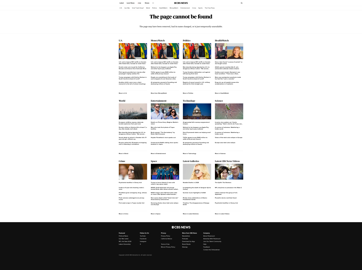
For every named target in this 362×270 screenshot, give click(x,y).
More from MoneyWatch (159, 93)
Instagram (143, 241)
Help (204, 244)
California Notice (166, 238)
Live (139, 3)
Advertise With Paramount (211, 238)
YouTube (143, 236)
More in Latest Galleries (191, 214)
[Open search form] (241, 3)
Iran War (127, 8)
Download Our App (188, 241)
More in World (123, 153)
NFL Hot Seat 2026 (125, 241)
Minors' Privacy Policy (168, 247)
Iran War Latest (123, 238)
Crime (194, 8)
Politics (154, 8)
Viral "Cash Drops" (138, 8)
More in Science (220, 153)
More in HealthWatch (222, 93)
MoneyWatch (174, 8)
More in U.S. (123, 93)
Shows (147, 3)
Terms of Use (165, 244)
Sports (200, 8)
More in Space (155, 214)
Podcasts (185, 238)
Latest (122, 3)
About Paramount (209, 236)
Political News (123, 236)
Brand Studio (186, 244)
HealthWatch (163, 8)
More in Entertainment (158, 153)
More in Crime (123, 214)
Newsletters (186, 236)
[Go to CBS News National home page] (181, 3)
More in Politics (188, 93)
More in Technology (189, 153)
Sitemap (185, 247)
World (148, 8)
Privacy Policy (165, 236)
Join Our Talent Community (212, 241)
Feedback (206, 247)
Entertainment (185, 8)
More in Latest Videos (222, 214)
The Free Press (210, 8)
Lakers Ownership (125, 244)
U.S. (121, 8)
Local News (131, 3)
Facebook (143, 238)
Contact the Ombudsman (211, 250)
